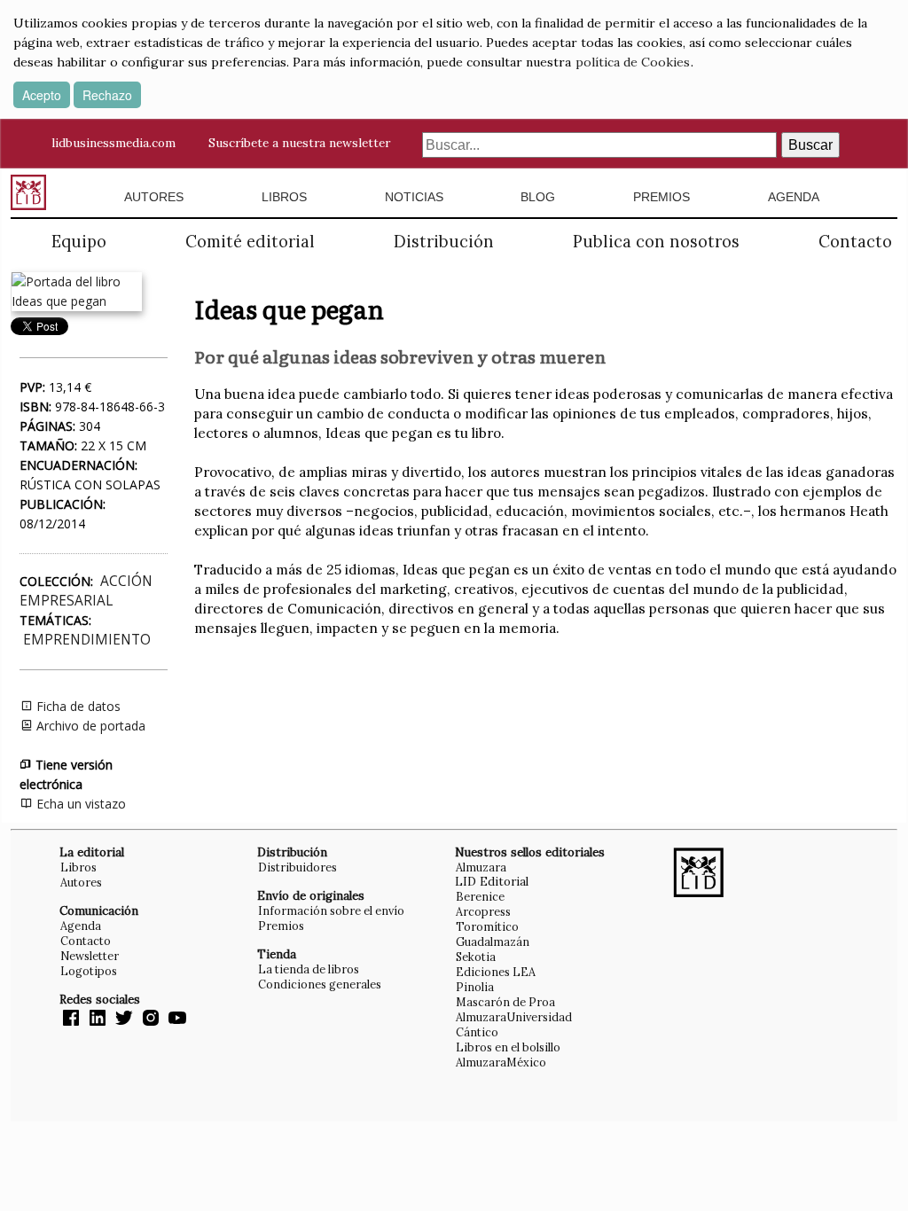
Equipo (78, 241)
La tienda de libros (308, 969)
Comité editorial (250, 241)
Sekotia (476, 956)
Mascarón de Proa (505, 1002)
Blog (538, 197)
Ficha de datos (77, 706)
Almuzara (481, 867)
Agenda (793, 197)
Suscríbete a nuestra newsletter (299, 143)
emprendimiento (87, 639)
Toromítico (487, 926)
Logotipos (88, 971)
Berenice (480, 896)
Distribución (444, 241)
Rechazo (107, 95)
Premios (661, 197)
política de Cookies (632, 62)
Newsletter (89, 956)
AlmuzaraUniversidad (514, 1017)
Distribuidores (297, 867)
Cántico (477, 1032)
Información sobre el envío (331, 910)
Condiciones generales (319, 984)
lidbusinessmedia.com (113, 143)
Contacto (855, 241)
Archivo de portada (89, 725)
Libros (284, 197)
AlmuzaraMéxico (501, 1062)
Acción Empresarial (86, 591)
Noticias (414, 197)
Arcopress (483, 911)
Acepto (41, 95)
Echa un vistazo (79, 803)
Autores (154, 197)
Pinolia (475, 987)
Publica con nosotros (656, 241)
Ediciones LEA (496, 972)
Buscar (810, 144)
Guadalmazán (492, 941)
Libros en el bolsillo (508, 1047)
